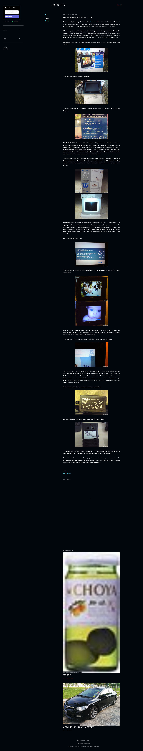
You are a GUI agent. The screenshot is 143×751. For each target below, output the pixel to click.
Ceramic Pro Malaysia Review (78, 727)
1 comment (69, 730)
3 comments (70, 678)
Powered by (7, 21)
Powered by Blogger (84, 740)
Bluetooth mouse (95, 22)
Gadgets (47, 21)
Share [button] (46, 14)
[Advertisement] (91, 534)
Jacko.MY (58, 5)
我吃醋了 (67, 675)
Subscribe (8, 16)
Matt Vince (87, 743)
